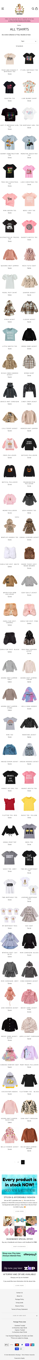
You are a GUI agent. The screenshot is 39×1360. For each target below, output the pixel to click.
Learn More (19, 1211)
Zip (19, 1278)
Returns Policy (19, 1306)
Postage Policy (19, 1299)
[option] (19, 20)
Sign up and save (19, 1316)
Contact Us (19, 1293)
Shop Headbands (19, 1246)
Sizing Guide (19, 1303)
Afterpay (13, 1278)
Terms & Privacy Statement (20, 1309)
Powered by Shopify (19, 1358)
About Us (19, 1296)
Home (19, 25)
